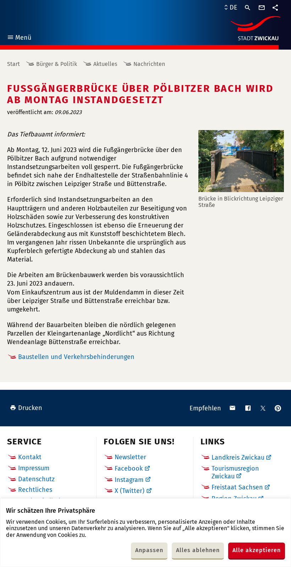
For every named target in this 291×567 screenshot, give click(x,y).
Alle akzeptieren (256, 550)
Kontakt (30, 457)
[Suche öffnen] (248, 8)
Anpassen (149, 550)
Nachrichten (149, 64)
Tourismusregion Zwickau (235, 472)
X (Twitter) (129, 491)
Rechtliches (35, 490)
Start (13, 64)
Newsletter (130, 457)
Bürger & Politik (56, 64)
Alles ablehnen (198, 550)
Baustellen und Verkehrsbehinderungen (76, 357)
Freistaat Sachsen (237, 487)
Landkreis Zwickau (238, 457)
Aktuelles (105, 64)
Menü (19, 38)
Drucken (30, 408)
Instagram (129, 480)
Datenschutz (36, 479)
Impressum (33, 468)
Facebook (129, 468)
